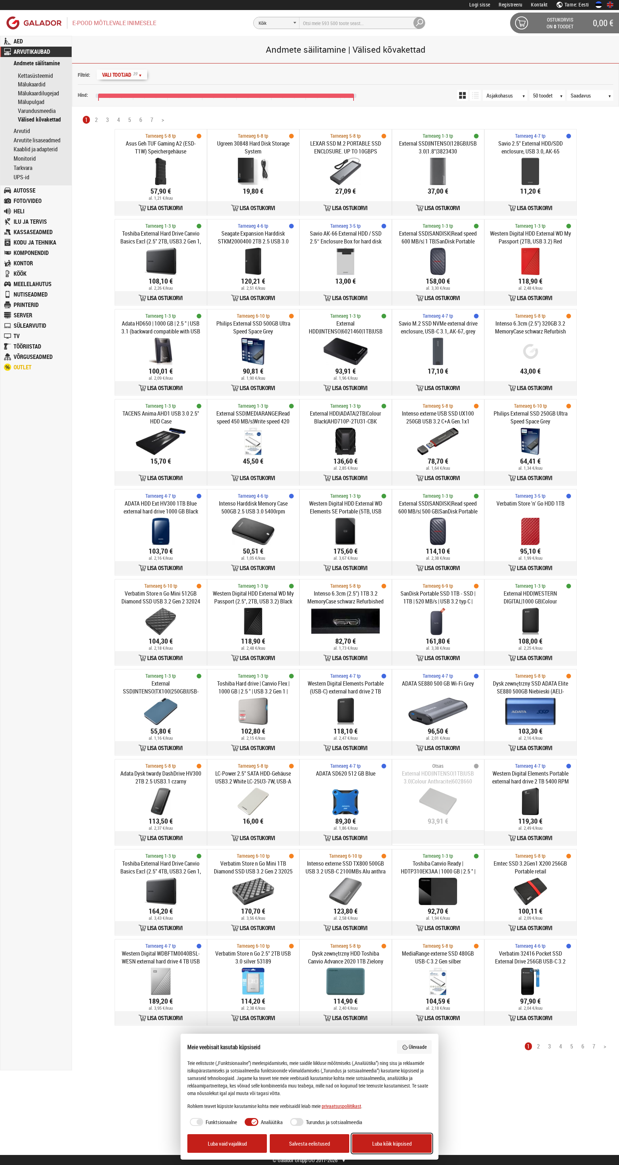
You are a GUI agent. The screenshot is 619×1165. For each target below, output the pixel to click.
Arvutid (22, 131)
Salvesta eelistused (309, 1143)
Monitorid (25, 158)
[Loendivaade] (475, 95)
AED (18, 41)
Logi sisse (479, 4)
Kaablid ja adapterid (36, 149)
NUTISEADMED (31, 294)
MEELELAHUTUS (33, 284)
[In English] (610, 4)
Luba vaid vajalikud (227, 1143)
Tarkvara (23, 168)
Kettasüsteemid (35, 76)
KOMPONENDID (31, 253)
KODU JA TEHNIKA (35, 242)
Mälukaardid (31, 84)
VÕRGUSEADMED (33, 357)
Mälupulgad (31, 102)
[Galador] (33, 22)
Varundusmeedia (37, 111)
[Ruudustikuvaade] (462, 95)
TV (17, 336)
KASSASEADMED (33, 232)
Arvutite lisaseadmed (37, 140)
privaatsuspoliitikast (341, 1106)
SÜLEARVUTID (30, 326)
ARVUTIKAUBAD (32, 52)
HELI (19, 211)
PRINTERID (26, 305)
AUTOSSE (24, 190)
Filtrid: (84, 74)
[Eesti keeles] (598, 4)
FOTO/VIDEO (28, 201)
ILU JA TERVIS (30, 222)
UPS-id (21, 177)
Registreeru (511, 4)
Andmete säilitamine (37, 63)
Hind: (83, 94)
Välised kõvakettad (39, 119)
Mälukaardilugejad (38, 93)
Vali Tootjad (122, 74)
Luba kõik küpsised (392, 1143)
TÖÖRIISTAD (27, 346)
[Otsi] (419, 23)
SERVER (23, 315)
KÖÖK (20, 274)
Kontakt (539, 4)
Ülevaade (418, 1046)
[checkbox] (212, 1122)
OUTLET (23, 367)
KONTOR (23, 263)
